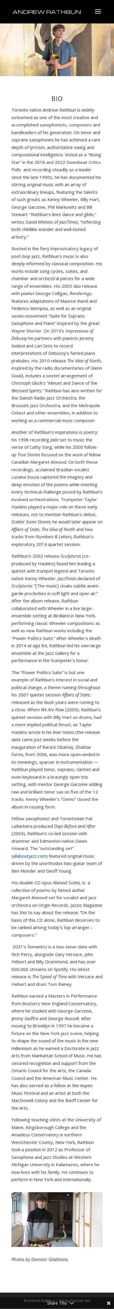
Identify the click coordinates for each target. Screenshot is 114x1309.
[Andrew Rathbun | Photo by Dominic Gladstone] (57, 1245)
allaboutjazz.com (29, 856)
